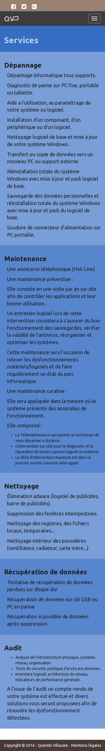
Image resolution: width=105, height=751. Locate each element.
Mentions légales (86, 745)
